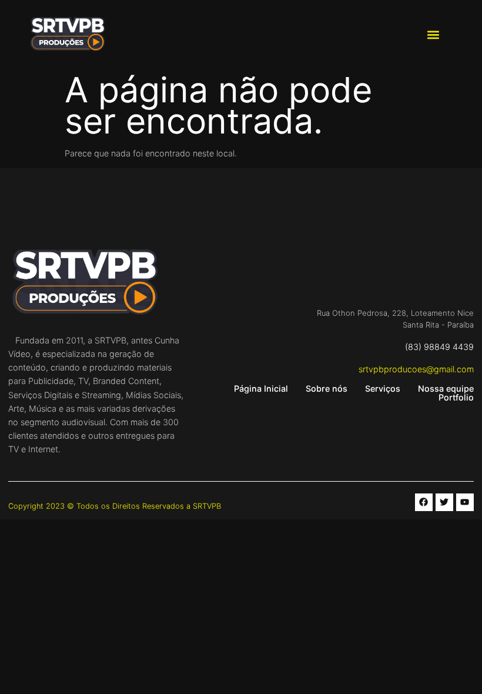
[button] (433, 35)
